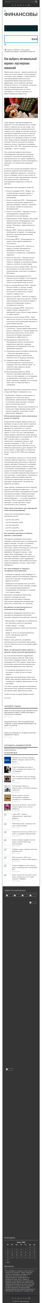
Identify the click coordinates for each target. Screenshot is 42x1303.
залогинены (20, 748)
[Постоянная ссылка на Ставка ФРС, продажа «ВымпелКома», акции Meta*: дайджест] (7, 819)
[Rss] (13, 5)
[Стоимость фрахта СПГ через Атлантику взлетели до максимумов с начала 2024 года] (9, 977)
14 (25, 1252)
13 (21, 1252)
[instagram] (29, 5)
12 (16, 1252)
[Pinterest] (21, 5)
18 (12, 1255)
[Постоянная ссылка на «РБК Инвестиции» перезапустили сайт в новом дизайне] (7, 829)
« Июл (7, 1262)
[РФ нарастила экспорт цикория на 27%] (25, 977)
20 (21, 1255)
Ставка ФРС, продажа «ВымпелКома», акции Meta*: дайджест (22, 816)
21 (25, 1255)
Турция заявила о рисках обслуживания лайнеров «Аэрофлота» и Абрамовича (21, 797)
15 (30, 1252)
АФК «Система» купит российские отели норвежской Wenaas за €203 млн (24, 778)
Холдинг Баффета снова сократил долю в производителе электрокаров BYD (24, 867)
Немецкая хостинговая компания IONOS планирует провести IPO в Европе (23, 760)
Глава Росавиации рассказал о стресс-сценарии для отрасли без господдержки (23, 769)
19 (16, 1255)
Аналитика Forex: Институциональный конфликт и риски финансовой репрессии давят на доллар (20, 723)
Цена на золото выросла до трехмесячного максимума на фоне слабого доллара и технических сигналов (21, 712)
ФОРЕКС (17, 50)
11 (12, 1252)
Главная (9, 50)
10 (8, 1252)
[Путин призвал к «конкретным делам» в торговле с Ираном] (9, 1151)
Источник (7, 698)
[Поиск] (36, 1)
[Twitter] (18, 5)
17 (8, 1255)
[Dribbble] (23, 5)
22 (30, 1255)
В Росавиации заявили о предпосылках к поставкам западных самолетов (24, 788)
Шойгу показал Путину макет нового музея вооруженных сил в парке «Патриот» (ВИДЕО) (24, 877)
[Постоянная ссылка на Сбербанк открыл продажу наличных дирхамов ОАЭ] (7, 854)
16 (34, 1252)
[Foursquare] (26, 5)
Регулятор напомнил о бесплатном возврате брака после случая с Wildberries (24, 807)
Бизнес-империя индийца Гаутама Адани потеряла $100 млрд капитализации (23, 842)
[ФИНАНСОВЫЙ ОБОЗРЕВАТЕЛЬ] (21, 19)
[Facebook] (15, 5)
